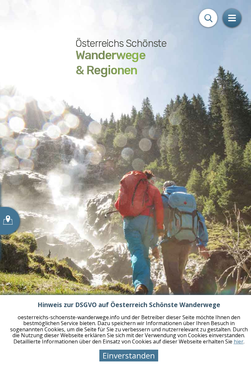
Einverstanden (129, 355)
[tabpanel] (125, 184)
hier (238, 341)
